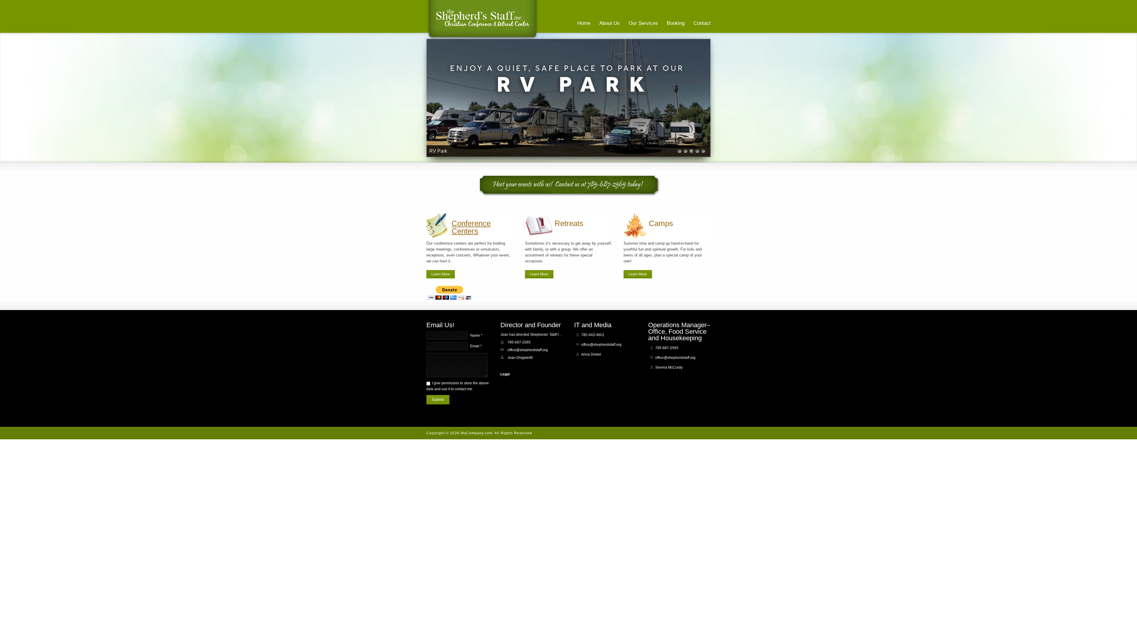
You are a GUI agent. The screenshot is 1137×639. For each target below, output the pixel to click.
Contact (702, 23)
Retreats (569, 223)
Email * (476, 346)
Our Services (643, 23)
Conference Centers (471, 227)
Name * (476, 335)
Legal (505, 374)
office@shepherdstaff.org (528, 350)
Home (583, 23)
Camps (661, 223)
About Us (609, 23)
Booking (676, 23)
